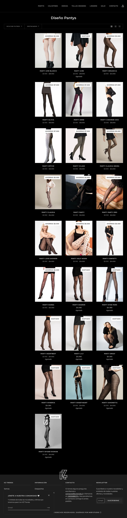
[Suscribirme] (46, 508)
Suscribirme (113, 500)
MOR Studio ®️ (95, 512)
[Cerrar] (50, 494)
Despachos (39, 489)
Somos (6, 489)
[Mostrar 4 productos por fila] (120, 26)
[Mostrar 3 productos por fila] (116, 26)
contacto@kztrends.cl (74, 494)
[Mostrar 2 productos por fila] (112, 26)
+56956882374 (73, 496)
